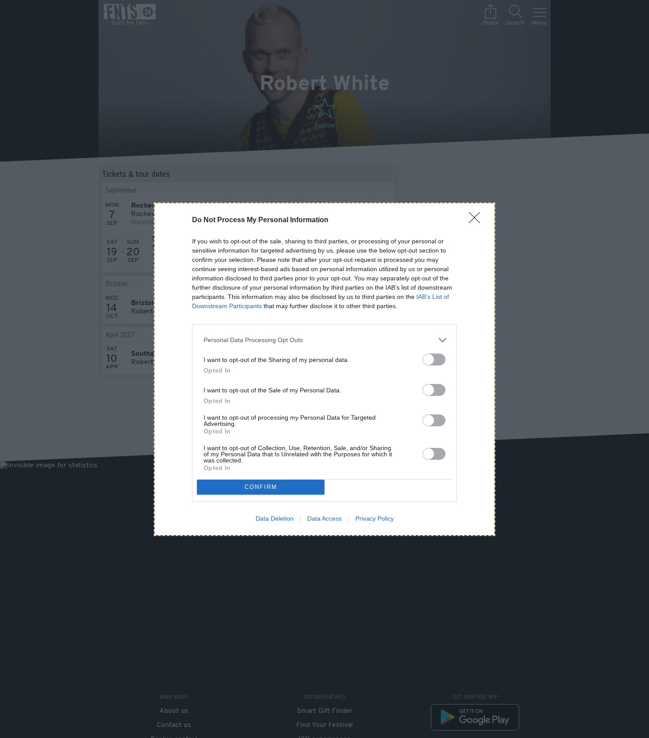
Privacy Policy (374, 518)
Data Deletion (275, 518)
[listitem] (324, 340)
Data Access (324, 518)
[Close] (477, 220)
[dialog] (324, 369)
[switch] (434, 359)
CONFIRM (261, 487)
